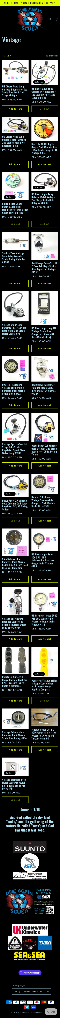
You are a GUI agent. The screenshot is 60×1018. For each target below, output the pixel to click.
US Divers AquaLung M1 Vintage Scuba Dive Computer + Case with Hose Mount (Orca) (43, 333)
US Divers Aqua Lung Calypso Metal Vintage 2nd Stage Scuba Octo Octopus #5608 (43, 199)
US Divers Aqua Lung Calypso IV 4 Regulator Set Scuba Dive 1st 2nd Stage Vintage (43, 93)
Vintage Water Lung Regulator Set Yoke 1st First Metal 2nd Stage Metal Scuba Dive (14, 329)
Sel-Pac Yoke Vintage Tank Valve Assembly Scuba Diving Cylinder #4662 (13, 258)
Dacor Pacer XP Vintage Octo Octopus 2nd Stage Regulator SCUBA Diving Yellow (15, 505)
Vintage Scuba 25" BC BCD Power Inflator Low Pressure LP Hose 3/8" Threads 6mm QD (43, 734)
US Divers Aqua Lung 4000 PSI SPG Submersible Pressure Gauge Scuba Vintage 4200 (42, 560)
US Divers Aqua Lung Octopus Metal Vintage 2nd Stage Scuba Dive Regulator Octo (14, 141)
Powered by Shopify (41, 1012)
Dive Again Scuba (25, 1012)
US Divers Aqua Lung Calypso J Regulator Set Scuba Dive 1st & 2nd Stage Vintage (14, 91)
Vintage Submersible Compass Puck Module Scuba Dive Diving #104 (14, 735)
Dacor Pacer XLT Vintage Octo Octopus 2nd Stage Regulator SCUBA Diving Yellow (44, 450)
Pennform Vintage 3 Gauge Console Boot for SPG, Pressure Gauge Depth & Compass (14, 681)
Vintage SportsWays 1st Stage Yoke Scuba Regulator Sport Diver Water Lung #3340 (14, 449)
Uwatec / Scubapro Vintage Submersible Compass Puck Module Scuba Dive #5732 (13, 389)
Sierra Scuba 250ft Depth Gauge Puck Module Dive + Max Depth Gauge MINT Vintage (15, 208)
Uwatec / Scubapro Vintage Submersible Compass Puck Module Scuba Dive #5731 (43, 502)
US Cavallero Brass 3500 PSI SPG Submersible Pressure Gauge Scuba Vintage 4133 (44, 620)
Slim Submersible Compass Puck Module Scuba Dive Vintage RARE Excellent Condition (15, 564)
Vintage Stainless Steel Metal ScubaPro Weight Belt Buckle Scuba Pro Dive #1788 (14, 784)
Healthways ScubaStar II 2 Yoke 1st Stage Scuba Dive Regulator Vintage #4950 (44, 268)
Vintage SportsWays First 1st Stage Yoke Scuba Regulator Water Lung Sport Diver (14, 623)
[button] (3, 19)
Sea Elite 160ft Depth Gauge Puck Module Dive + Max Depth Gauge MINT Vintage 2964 (44, 149)
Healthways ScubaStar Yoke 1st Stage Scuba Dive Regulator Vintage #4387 (43, 389)
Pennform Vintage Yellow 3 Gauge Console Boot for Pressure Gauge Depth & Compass (44, 685)
